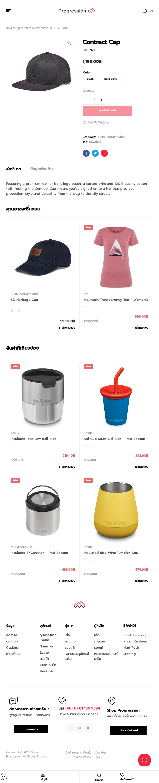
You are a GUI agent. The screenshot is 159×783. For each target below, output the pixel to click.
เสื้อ (86, 294)
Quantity (88, 90)
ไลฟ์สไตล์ (95, 142)
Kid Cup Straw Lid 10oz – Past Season (114, 438)
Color (87, 73)
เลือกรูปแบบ (68, 328)
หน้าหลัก (11, 27)
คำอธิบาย (13, 168)
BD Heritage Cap (24, 299)
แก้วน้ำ (15, 433)
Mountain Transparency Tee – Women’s (116, 299)
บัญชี (44, 779)
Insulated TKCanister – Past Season (39, 552)
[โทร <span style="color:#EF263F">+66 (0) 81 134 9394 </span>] (62, 700)
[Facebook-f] (71, 728)
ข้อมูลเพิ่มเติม (41, 168)
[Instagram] (79, 728)
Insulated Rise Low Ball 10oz (33, 438)
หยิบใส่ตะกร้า (109, 110)
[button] (69, 42)
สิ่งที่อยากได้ (127, 779)
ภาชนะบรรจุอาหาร (21, 547)
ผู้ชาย (20, 27)
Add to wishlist (98, 122)
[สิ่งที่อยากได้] (122, 775)
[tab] (13, 168)
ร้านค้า (4, 779)
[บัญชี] (43, 775)
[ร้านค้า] (3, 775)
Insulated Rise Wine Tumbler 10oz (111, 552)
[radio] (90, 79)
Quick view (19, 310)
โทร (79, 708)
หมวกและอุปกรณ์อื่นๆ (36, 27)
